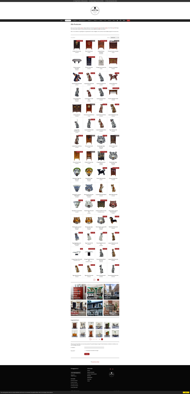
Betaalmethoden (89, 377)
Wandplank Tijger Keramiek (88, 179)
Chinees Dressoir (76, 114)
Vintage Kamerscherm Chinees (101, 163)
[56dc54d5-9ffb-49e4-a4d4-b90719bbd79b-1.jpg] (107, 325)
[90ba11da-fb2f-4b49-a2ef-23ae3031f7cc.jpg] (83, 325)
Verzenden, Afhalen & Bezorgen (92, 373)
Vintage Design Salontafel (77, 259)
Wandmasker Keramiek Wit (89, 211)
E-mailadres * (73, 347)
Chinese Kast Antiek (89, 146)
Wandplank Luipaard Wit (77, 210)
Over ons (88, 370)
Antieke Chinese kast (113, 146)
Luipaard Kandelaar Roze (101, 129)
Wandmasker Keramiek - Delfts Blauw (89, 195)
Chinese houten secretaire (113, 51)
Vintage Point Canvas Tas (101, 67)
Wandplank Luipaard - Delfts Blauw (76, 195)
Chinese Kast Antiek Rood (89, 114)
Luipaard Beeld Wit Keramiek (77, 99)
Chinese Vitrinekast (89, 67)
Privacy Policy (89, 379)
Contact (88, 380)
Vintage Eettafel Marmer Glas (89, 260)
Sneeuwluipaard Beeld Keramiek (101, 260)
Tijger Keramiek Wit (89, 243)
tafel (95, 27)
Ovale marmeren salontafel (76, 68)
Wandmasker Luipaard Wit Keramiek (101, 227)
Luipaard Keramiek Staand (101, 194)
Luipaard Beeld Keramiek (113, 114)
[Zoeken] (120, 20)
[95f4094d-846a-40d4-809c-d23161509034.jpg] (75, 334)
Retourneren (89, 375)
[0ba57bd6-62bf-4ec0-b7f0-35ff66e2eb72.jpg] (75, 325)
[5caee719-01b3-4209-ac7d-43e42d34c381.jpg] (115, 334)
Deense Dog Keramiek (101, 275)
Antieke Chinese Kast (77, 51)
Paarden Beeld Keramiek (77, 83)
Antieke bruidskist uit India (101, 210)
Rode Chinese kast (89, 51)
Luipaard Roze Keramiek (89, 83)
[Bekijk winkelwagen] (124, 20)
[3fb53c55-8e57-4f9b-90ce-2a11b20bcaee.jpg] (91, 325)
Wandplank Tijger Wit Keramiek (77, 179)
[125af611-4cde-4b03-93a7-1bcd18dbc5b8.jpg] (107, 334)
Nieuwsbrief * (73, 350)
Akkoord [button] (186, 392)
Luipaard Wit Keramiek (101, 98)
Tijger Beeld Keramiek (77, 275)
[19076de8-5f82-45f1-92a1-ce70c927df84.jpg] (91, 334)
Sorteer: (108, 37)
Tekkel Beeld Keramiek (113, 226)
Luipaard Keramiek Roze (101, 114)
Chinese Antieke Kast (113, 178)
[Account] (117, 20)
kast (113, 27)
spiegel (99, 27)
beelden (106, 27)
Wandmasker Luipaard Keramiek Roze (113, 211)
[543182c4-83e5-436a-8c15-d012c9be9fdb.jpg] (99, 325)
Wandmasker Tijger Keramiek (101, 146)
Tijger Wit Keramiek (113, 129)
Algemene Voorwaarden (90, 372)
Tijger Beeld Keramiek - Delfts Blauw (76, 244)
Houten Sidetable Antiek (113, 98)
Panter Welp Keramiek (101, 178)
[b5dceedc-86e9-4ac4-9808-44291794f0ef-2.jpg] (99, 334)
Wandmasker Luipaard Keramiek (76, 227)
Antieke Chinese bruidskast (101, 52)
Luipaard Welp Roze (113, 83)
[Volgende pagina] (98, 280)
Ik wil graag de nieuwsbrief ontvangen (92, 350)
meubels (81, 27)
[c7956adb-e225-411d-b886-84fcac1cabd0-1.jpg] (83, 334)
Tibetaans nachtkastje (113, 67)
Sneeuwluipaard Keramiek (113, 275)
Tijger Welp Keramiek (113, 194)
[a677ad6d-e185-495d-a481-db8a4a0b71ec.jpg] (115, 325)
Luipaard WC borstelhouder (77, 130)
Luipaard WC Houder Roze (89, 99)
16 (99, 339)
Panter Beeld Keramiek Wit (101, 244)
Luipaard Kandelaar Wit (101, 83)
